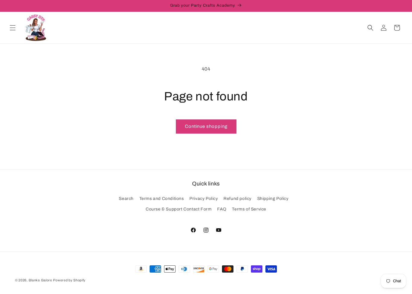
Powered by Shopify (69, 280)
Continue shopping (206, 126)
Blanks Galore (40, 280)
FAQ (222, 209)
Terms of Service (249, 209)
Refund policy (237, 198)
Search (126, 198)
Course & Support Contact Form (178, 209)
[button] (12, 27)
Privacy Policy (203, 198)
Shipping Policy (273, 198)
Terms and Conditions (161, 198)
